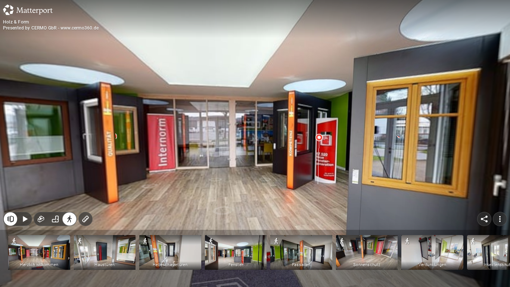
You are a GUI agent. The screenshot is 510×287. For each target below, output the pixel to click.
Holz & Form (16, 22)
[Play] (24, 219)
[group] (55, 219)
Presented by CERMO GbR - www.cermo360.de (51, 28)
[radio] (41, 219)
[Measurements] (85, 219)
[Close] (10, 219)
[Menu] (500, 219)
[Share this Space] (484, 219)
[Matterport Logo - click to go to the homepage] (27, 9)
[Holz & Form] (255, 143)
